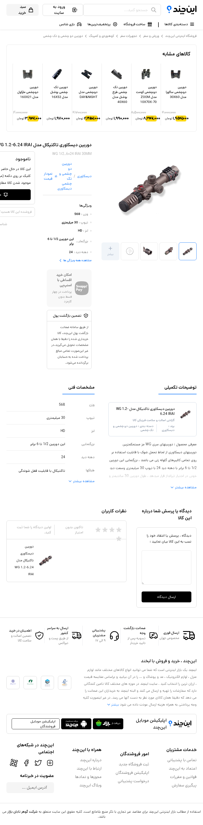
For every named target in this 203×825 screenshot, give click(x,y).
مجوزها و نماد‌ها (88, 777)
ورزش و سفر (151, 36)
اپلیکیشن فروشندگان (132, 773)
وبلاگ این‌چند (90, 785)
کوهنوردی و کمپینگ (101, 36)
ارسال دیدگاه (166, 596)
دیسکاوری (84, 176)
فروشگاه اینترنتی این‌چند (181, 36)
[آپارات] (13, 762)
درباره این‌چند (91, 760)
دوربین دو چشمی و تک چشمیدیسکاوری (64, 176)
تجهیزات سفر (128, 36)
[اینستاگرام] (50, 763)
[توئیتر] (38, 763)
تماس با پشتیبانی (182, 760)
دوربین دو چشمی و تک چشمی (63, 36)
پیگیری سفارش (184, 785)
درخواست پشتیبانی (133, 781)
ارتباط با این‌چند (89, 768)
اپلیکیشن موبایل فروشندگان (42, 724)
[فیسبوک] (26, 763)
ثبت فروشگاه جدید (134, 764)
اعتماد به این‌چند (183, 768)
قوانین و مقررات (183, 777)
